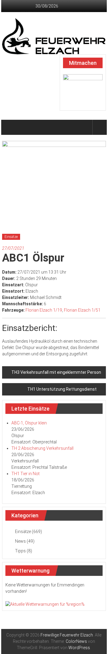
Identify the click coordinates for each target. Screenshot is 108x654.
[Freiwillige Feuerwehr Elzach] (9, 127)
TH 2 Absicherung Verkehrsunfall (42, 448)
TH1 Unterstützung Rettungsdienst (62, 389)
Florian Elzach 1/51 (82, 310)
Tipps (20, 550)
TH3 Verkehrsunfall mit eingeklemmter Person (56, 372)
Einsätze (11, 237)
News (20, 541)
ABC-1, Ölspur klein (29, 423)
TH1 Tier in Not (25, 473)
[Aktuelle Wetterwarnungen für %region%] (45, 604)
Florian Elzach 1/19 (44, 310)
